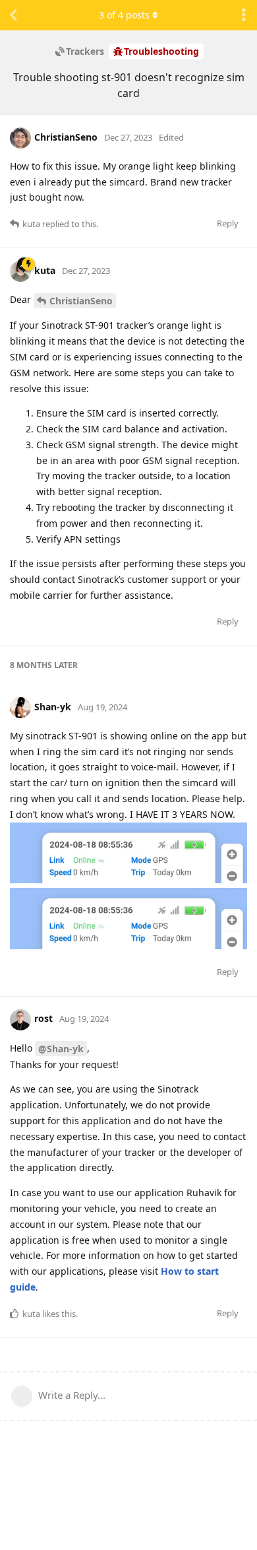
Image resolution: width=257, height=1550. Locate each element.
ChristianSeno (81, 300)
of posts (124, 15)
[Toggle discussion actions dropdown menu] (244, 15)
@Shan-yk (61, 1048)
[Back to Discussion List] (13, 15)
